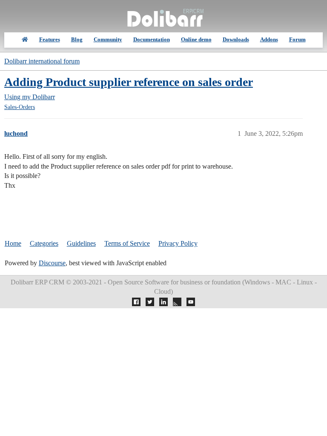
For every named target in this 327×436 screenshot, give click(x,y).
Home (13, 243)
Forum (297, 39)
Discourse (52, 263)
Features (49, 39)
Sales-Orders (19, 107)
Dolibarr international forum (42, 61)
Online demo (196, 39)
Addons (269, 39)
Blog (77, 39)
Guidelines (81, 243)
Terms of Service (127, 243)
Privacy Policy (178, 243)
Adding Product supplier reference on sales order (128, 82)
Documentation (151, 39)
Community (108, 39)
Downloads (236, 39)
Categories (44, 243)
